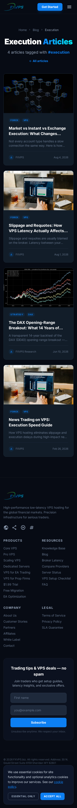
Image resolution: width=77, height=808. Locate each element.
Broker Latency (52, 560)
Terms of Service (53, 615)
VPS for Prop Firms (16, 578)
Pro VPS (9, 554)
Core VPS (10, 548)
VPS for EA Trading (16, 572)
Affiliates (9, 633)
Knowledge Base (53, 548)
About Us (9, 615)
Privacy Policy (52, 621)
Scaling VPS (12, 560)
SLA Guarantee (52, 627)
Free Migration (13, 590)
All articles (38, 61)
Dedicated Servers (16, 566)
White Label (11, 639)
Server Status (51, 572)
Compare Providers (55, 566)
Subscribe (38, 722)
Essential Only (23, 796)
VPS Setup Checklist (56, 578)
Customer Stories (15, 621)
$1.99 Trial (10, 584)
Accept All (52, 796)
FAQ (45, 584)
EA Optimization (14, 596)
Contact (9, 645)
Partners (9, 627)
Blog (36, 30)
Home (23, 30)
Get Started (50, 7)
